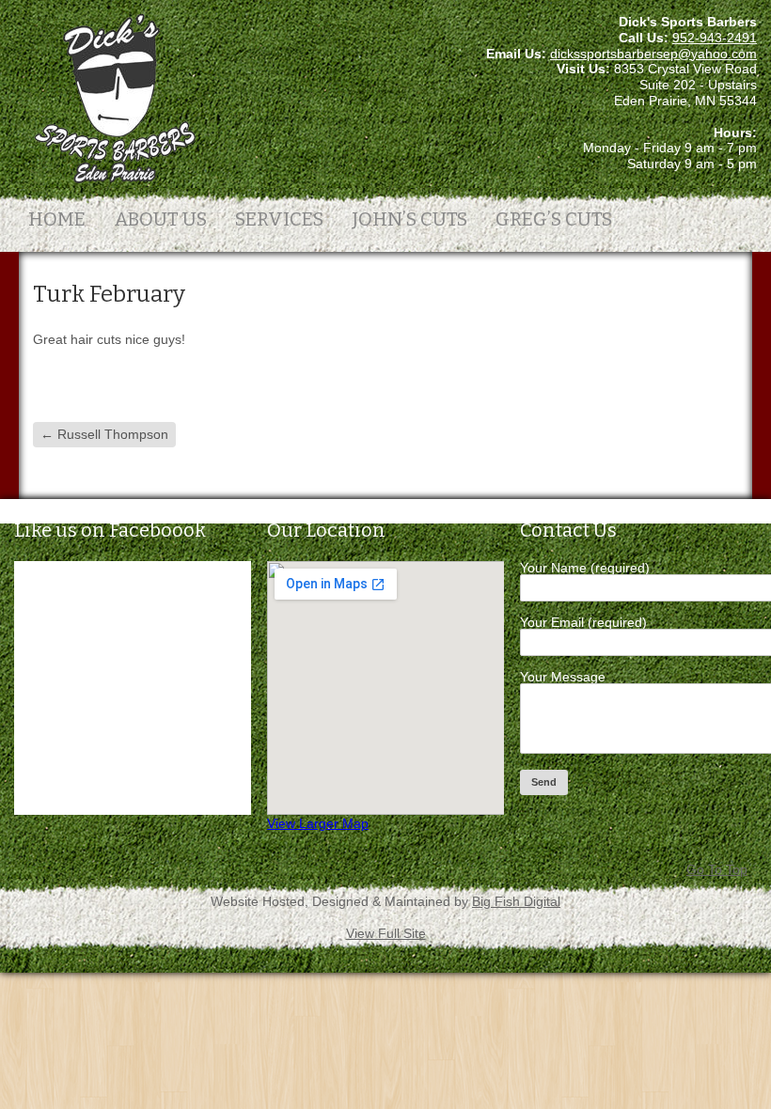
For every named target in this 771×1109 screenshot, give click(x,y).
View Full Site (386, 933)
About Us (160, 219)
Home (57, 219)
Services (279, 219)
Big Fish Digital (516, 901)
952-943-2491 (714, 37)
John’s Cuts (409, 219)
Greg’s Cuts (554, 219)
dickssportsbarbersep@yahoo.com (653, 53)
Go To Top (716, 869)
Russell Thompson (104, 434)
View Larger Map (318, 823)
